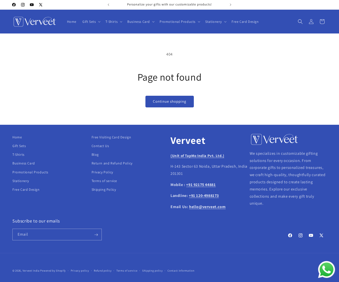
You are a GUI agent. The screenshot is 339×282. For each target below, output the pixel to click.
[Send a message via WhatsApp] (327, 270)
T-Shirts (18, 154)
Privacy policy (80, 270)
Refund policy (102, 270)
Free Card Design (26, 189)
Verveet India (31, 270)
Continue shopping (169, 101)
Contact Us (100, 146)
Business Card (23, 163)
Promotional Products (30, 172)
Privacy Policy (102, 172)
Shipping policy (152, 270)
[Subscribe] (96, 235)
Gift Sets (19, 146)
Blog (95, 154)
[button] (90, 21)
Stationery (20, 181)
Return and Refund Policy (112, 163)
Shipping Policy (104, 189)
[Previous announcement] (108, 4)
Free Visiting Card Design (111, 137)
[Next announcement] (230, 4)
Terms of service (104, 181)
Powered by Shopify (53, 270)
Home (17, 137)
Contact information (181, 270)
